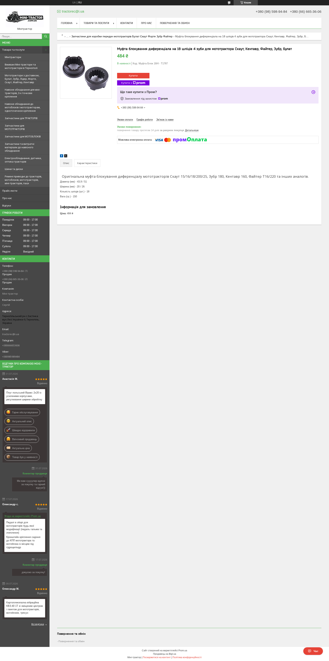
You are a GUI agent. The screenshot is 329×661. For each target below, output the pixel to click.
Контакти (126, 23)
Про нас (7, 198)
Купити (133, 75)
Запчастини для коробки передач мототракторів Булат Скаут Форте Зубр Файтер (121, 36)
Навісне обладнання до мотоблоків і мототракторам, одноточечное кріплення (22, 107)
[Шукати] (46, 36)
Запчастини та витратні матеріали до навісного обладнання (19, 147)
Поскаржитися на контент (157, 657)
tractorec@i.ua (10, 334)
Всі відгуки (37, 624)
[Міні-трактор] (25, 17)
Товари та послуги (13, 49)
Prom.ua (182, 650)
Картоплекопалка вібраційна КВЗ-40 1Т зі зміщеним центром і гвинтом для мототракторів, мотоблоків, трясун (24, 607)
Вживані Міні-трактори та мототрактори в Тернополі (21, 66)
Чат (316, 651)
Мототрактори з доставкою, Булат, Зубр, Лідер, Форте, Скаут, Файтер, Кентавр (22, 79)
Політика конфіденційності (187, 657)
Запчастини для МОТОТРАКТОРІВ (15, 127)
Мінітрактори (13, 57)
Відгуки (6, 205)
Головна (66, 23)
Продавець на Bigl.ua (164, 654)
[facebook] (61, 156)
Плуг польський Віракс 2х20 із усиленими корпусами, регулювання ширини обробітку (24, 396)
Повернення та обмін (175, 23)
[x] (65, 156)
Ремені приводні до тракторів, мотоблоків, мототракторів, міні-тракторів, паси (23, 180)
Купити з (126, 82)
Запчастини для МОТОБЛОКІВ (23, 136)
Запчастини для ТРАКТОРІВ (21, 118)
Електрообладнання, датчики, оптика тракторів (23, 159)
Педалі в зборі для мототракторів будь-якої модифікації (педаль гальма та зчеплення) (24, 527)
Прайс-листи (9, 190)
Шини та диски (14, 169)
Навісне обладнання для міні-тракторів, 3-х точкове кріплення (22, 93)
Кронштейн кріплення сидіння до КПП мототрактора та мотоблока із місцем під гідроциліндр (23, 542)
